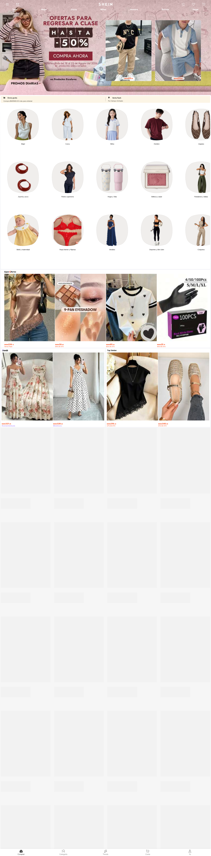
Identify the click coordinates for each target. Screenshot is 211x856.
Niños (112, 144)
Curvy (67, 144)
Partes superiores (67, 197)
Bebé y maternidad (23, 249)
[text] (29, 343)
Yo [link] (190, 854)
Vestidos (112, 249)
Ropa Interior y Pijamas (68, 249)
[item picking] (79, 515)
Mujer (23, 144)
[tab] (14, 10)
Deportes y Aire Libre (156, 249)
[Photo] (23, 124)
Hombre (156, 144)
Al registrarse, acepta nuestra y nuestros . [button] (157, 829)
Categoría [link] (63, 854)
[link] (19, 4)
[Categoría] (6, 4)
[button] (203, 4)
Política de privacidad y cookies (155, 829)
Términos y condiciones (186, 829)
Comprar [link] (21, 854)
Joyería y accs (23, 197)
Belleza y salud (156, 197)
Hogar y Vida (112, 197)
